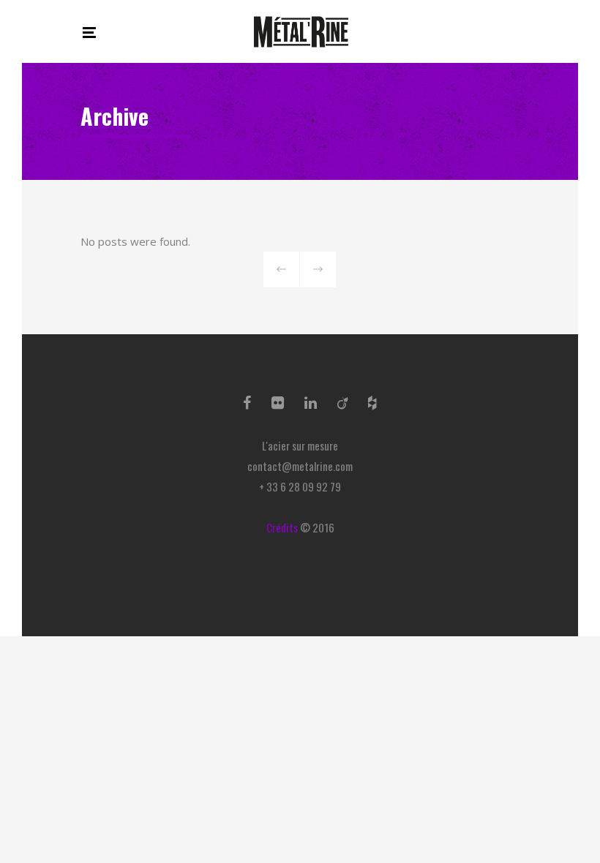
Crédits (282, 527)
